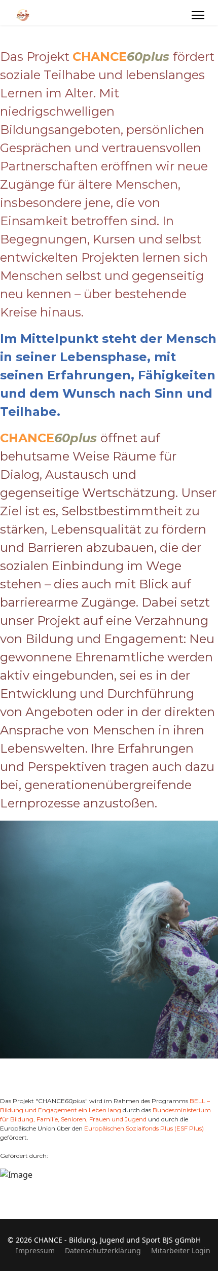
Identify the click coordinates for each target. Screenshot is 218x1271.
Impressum (35, 1250)
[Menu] (198, 15)
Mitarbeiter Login (180, 1250)
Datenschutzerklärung (103, 1250)
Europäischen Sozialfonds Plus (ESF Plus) (144, 1128)
